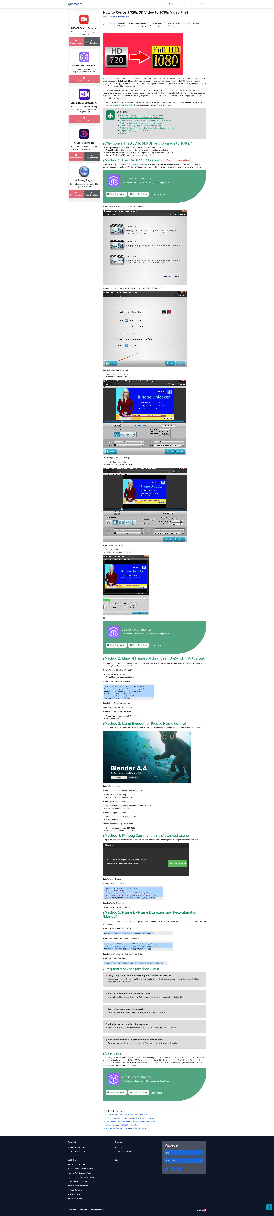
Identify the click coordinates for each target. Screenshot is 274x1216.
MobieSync (72, 1160)
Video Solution (125, 16)
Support (203, 4)
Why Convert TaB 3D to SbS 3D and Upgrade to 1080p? (142, 115)
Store (193, 4)
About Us (118, 1147)
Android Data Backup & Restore (80, 1173)
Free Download (117, 194)
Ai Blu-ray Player (84, 180)
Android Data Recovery (77, 1164)
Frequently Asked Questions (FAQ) (134, 130)
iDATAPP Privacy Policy (124, 1151)
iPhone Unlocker (74, 1156)
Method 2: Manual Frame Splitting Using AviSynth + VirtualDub (145, 120)
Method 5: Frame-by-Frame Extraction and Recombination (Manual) (147, 128)
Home (105, 16)
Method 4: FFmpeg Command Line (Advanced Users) (141, 125)
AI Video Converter (84, 142)
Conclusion (124, 133)
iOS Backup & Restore (76, 1151)
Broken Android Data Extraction (80, 1168)
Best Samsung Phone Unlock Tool (81, 1177)
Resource (183, 4)
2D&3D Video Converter (84, 65)
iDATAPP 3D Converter (123, 105)
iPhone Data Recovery (76, 1147)
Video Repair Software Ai (84, 102)
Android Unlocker (75, 1198)
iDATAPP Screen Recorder (84, 28)
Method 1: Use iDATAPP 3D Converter (142, 118)
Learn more (157, 194)
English (200, 1210)
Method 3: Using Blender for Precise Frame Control (141, 123)
